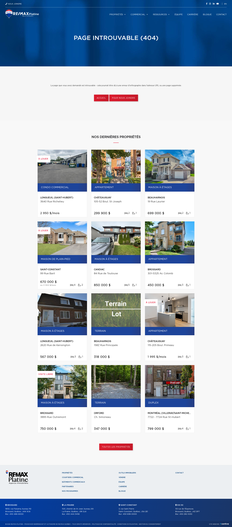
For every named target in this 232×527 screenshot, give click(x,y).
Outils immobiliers (127, 473)
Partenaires (68, 486)
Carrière (192, 15)
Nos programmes (70, 491)
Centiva (224, 524)
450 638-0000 (130, 514)
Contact (221, 15)
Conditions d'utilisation (127, 524)
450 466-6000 (16, 514)
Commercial (138, 15)
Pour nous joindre (123, 98)
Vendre (122, 477)
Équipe (179, 15)
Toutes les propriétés (116, 447)
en (225, 4)
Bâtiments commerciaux (73, 482)
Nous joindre (15, 4)
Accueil (101, 98)
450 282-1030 (186, 514)
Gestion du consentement (150, 524)
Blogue (207, 15)
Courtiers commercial (72, 477)
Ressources (160, 15)
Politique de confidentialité (104, 524)
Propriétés (116, 15)
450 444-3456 (73, 514)
